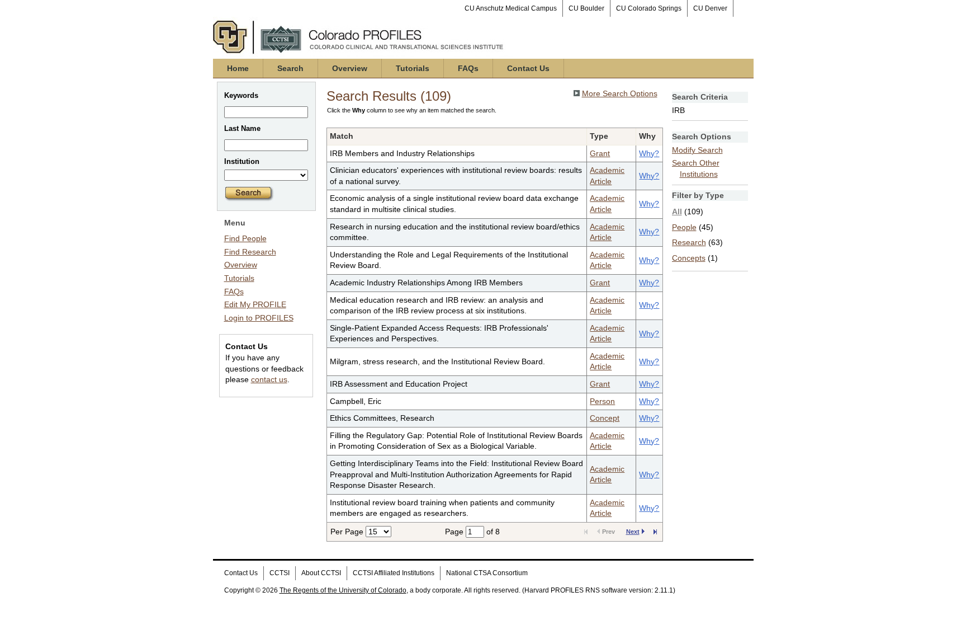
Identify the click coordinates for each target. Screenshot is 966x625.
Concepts (688, 257)
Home (238, 68)
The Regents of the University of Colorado (343, 590)
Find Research (250, 251)
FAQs (468, 68)
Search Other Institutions (695, 168)
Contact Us (528, 68)
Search (290, 68)
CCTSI (279, 573)
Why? (649, 153)
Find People (245, 238)
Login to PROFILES (258, 317)
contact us (269, 379)
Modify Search (697, 149)
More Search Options (619, 93)
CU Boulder (586, 8)
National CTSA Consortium (487, 573)
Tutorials (412, 68)
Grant (600, 153)
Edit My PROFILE (255, 304)
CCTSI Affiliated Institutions (393, 573)
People (684, 227)
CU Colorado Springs (648, 8)
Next (633, 531)
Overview (349, 68)
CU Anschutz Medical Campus (511, 8)
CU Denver (710, 8)
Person (602, 401)
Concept (604, 417)
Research (689, 242)
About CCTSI (321, 573)
